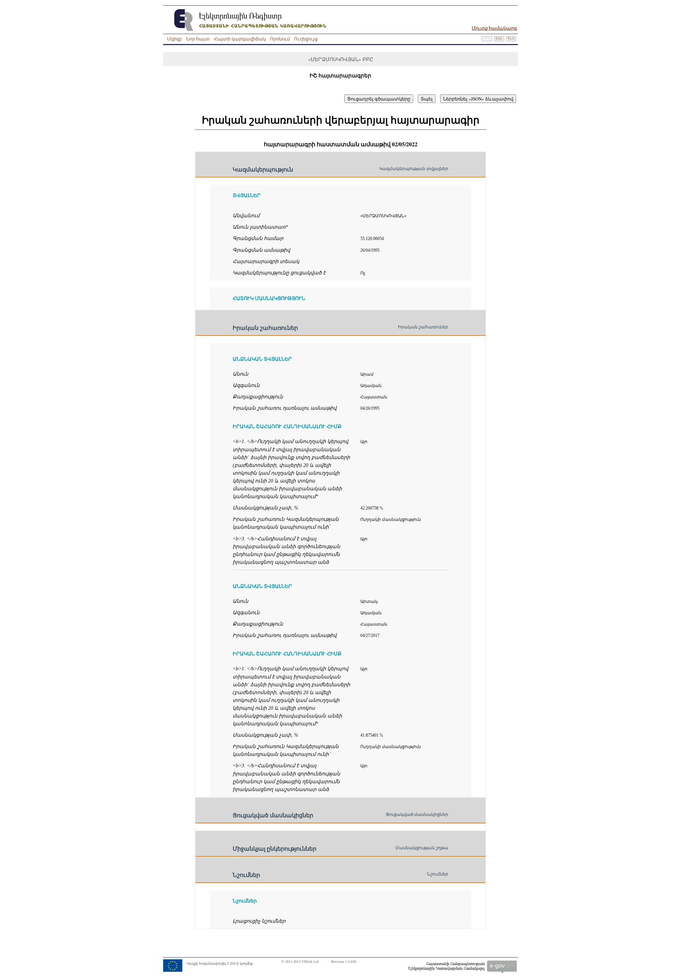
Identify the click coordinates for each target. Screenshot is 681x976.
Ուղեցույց (305, 39)
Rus (511, 38)
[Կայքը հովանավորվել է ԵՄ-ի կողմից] (208, 970)
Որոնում (280, 39)
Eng (499, 38)
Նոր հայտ (198, 39)
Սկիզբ (174, 39)
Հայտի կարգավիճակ (240, 39)
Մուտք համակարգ (494, 27)
